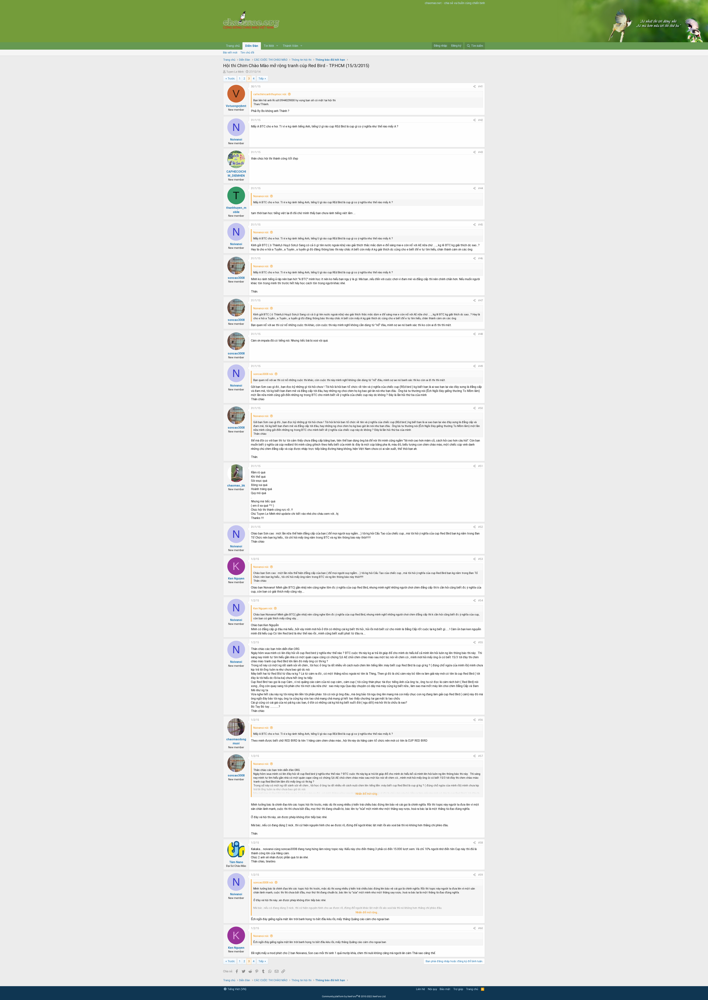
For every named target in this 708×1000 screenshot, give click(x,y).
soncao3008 (236, 278)
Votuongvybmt (236, 106)
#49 (480, 366)
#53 (480, 559)
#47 (480, 300)
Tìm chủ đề (247, 52)
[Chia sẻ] (474, 86)
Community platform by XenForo (354, 996)
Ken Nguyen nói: (263, 608)
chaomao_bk (236, 485)
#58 (480, 842)
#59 (480, 874)
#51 (480, 466)
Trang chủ (233, 46)
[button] (277, 46)
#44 (480, 188)
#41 (480, 86)
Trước (231, 78)
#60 (480, 928)
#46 (480, 258)
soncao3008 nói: (263, 374)
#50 (480, 408)
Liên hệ (420, 989)
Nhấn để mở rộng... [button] (367, 793)
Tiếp (261, 78)
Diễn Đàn (251, 46)
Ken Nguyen (236, 578)
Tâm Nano (236, 862)
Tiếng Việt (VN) (236, 989)
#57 (480, 756)
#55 (480, 642)
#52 (480, 526)
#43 (480, 152)
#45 (480, 224)
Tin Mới (269, 46)
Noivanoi (236, 139)
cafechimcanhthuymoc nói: (270, 94)
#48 (480, 334)
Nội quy (432, 989)
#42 (480, 120)
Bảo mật (445, 989)
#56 (480, 719)
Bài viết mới (230, 52)
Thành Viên (290, 46)
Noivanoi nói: (261, 196)
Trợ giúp (458, 989)
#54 (480, 600)
